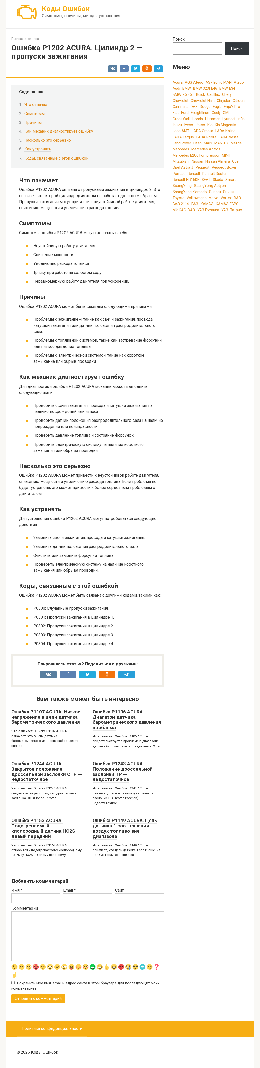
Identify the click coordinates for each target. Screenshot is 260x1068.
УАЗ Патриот (232, 210)
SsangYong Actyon (210, 185)
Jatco (200, 125)
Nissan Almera (217, 161)
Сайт (119, 890)
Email (69, 890)
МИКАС (179, 210)
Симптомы (34, 113)
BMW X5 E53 (183, 94)
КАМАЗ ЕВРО (227, 204)
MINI (226, 155)
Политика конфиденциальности (52, 1028)
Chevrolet (180, 100)
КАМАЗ (206, 204)
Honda (197, 119)
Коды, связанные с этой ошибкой (56, 158)
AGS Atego (194, 82)
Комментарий (24, 908)
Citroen (239, 100)
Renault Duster (214, 173)
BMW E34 (227, 88)
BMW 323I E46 (205, 88)
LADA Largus (183, 137)
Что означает (36, 104)
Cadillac (213, 94)
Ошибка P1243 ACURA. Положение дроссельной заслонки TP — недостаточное (123, 772)
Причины (33, 122)
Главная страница (25, 39)
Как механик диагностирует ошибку (58, 131)
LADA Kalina (225, 131)
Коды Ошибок (66, 9)
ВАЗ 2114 (181, 204)
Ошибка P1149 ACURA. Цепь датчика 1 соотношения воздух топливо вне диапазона (125, 828)
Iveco (188, 125)
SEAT (206, 179)
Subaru (215, 191)
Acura (178, 82)
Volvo (213, 198)
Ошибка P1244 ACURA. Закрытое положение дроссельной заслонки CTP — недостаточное (46, 772)
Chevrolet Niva (203, 100)
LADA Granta (202, 131)
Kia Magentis (225, 125)
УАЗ (191, 210)
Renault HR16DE (186, 179)
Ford (185, 112)
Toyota (178, 198)
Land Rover (182, 143)
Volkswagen (197, 198)
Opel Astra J (183, 167)
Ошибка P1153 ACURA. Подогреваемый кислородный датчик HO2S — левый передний (45, 828)
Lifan (197, 143)
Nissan (197, 161)
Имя (16, 890)
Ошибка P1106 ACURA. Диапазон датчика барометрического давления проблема (127, 720)
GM (226, 112)
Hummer (212, 119)
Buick (200, 94)
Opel (235, 161)
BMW (186, 88)
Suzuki (228, 191)
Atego (239, 82)
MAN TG (221, 143)
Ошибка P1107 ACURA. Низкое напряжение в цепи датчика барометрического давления (45, 717)
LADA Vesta (228, 137)
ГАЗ (194, 204)
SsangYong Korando (190, 191)
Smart (230, 179)
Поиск (179, 39)
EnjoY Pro (232, 106)
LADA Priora (206, 137)
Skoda (218, 179)
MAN (208, 143)
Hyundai (228, 119)
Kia (210, 125)
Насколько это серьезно (47, 140)
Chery (227, 94)
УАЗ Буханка (208, 210)
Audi (176, 88)
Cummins (180, 106)
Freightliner (200, 112)
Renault (194, 173)
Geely (216, 112)
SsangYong (182, 185)
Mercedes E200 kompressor (196, 155)
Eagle (217, 106)
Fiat (176, 112)
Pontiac (179, 173)
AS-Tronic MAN (219, 82)
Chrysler (223, 100)
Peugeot (202, 167)
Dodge (205, 106)
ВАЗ (237, 198)
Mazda (236, 143)
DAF (194, 106)
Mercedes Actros (205, 149)
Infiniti (242, 119)
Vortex (226, 198)
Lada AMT (181, 131)
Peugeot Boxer (224, 167)
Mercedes (181, 149)
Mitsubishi (181, 161)
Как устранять (37, 149)
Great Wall (181, 119)
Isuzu (177, 125)
